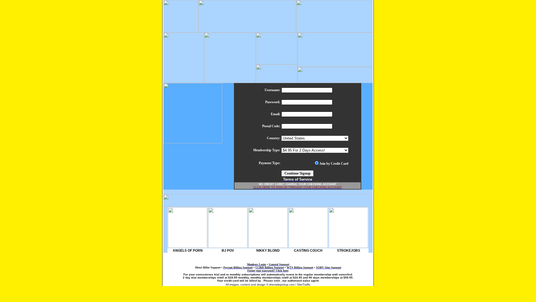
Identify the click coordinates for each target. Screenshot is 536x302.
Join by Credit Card (333, 164)
